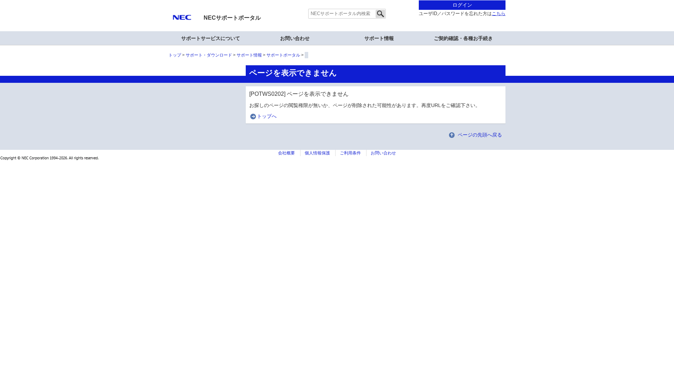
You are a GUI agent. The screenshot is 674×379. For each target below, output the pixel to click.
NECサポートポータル (232, 18)
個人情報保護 (317, 153)
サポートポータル (283, 55)
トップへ (267, 116)
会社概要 (286, 153)
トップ (174, 55)
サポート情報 (379, 38)
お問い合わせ (295, 38)
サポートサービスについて (210, 38)
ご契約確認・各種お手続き (463, 38)
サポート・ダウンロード (209, 55)
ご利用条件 (350, 153)
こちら (498, 13)
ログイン (462, 5)
